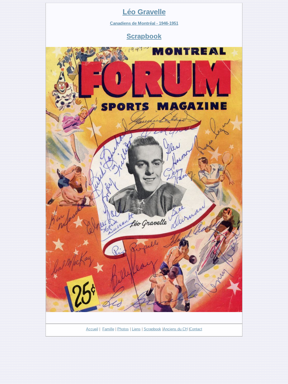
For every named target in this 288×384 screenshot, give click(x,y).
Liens (136, 329)
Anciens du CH (175, 329)
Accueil (92, 329)
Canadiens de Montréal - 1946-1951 (144, 23)
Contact (196, 329)
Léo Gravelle (144, 12)
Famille (108, 329)
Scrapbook (152, 329)
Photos (123, 329)
